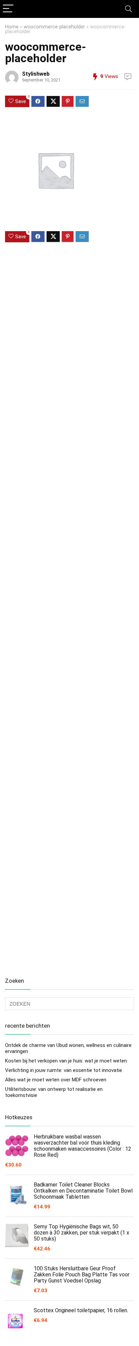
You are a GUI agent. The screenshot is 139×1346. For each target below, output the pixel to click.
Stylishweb (36, 74)
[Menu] (8, 9)
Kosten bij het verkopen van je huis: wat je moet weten (66, 1061)
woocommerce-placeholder (54, 27)
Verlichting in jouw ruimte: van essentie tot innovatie (63, 1070)
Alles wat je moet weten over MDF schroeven (55, 1080)
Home (12, 27)
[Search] (128, 9)
